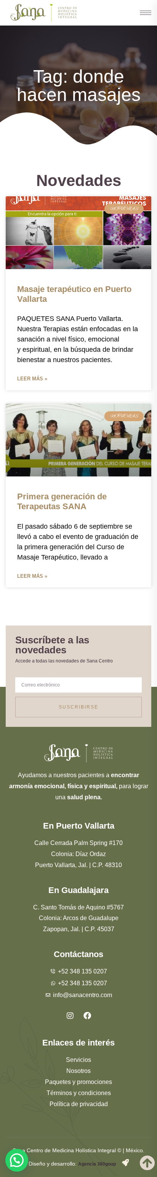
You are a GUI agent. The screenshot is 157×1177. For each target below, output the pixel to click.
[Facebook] (87, 1015)
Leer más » (32, 379)
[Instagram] (70, 1015)
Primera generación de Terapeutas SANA (62, 501)
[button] (16, 1160)
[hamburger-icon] (141, 13)
